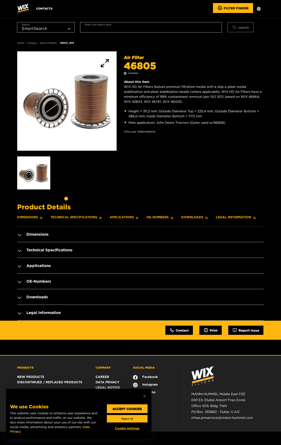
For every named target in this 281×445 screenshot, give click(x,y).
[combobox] (151, 27)
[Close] (144, 396)
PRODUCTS (25, 367)
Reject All (127, 418)
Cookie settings (127, 428)
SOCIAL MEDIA (144, 367)
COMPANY (103, 367)
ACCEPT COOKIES (127, 409)
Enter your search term (98, 24)
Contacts (44, 8)
